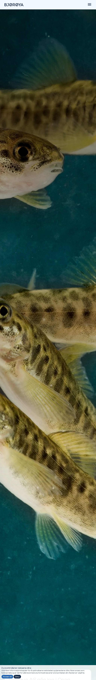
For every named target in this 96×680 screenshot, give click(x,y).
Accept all (7, 677)
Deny (17, 677)
